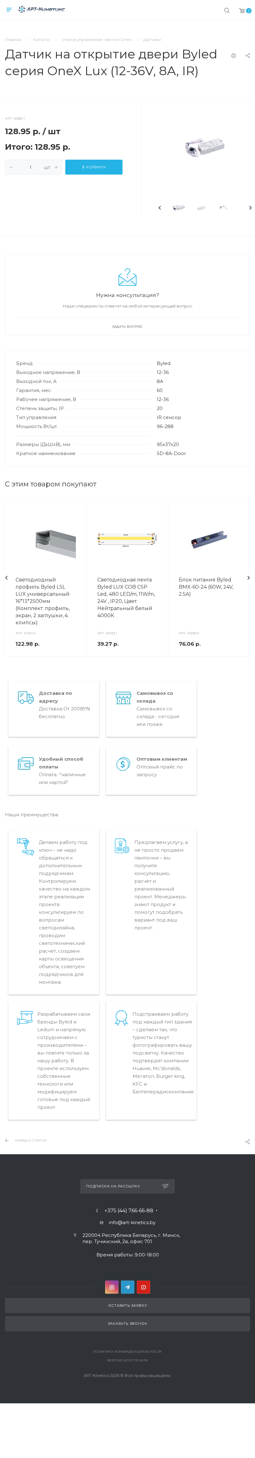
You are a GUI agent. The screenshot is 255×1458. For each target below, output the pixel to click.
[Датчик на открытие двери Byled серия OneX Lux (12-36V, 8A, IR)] (205, 147)
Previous (160, 207)
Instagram (111, 1287)
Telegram (127, 1287)
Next (250, 207)
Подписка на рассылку (113, 1186)
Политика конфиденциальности (127, 1352)
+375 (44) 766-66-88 (128, 1210)
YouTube (143, 1287)
